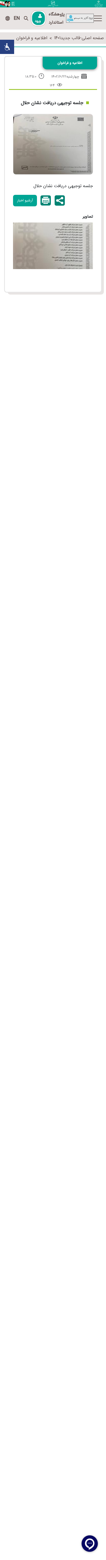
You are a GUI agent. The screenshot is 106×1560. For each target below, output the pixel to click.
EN (17, 18)
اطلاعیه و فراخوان (31, 38)
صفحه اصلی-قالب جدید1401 (79, 38)
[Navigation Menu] (98, 18)
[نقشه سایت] (7, 18)
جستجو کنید (26, 18)
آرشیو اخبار (25, 200)
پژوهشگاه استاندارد (57, 18)
